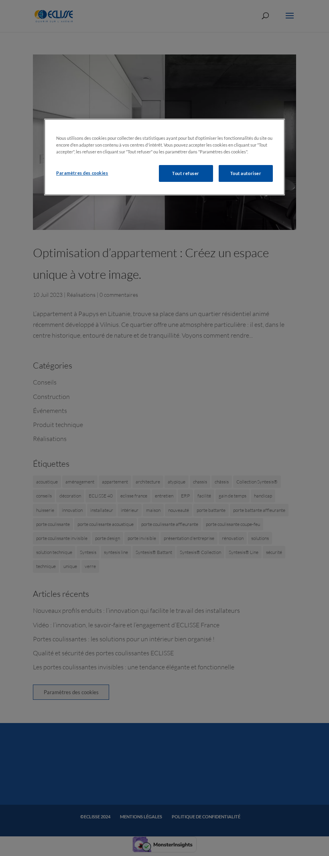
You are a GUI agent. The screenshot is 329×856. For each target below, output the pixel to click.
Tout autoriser (246, 173)
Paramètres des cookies (82, 172)
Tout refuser (185, 173)
